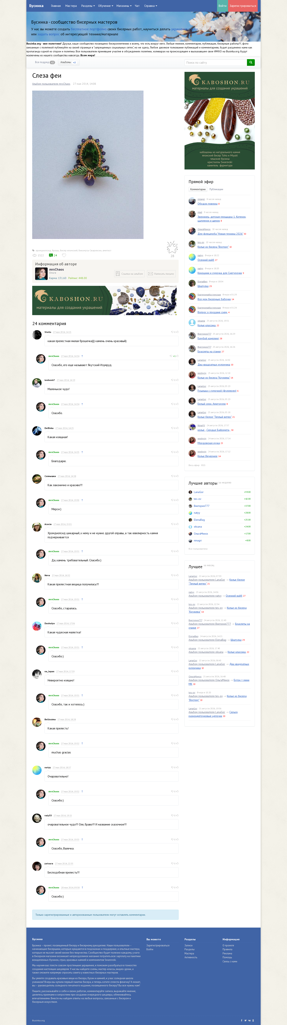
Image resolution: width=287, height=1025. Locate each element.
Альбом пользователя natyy (205, 595)
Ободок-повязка (207, 203)
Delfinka (49, 428)
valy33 (48, 815)
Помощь (227, 957)
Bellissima (50, 719)
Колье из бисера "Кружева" (214, 377)
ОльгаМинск (204, 229)
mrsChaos (56, 269)
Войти (222, 6)
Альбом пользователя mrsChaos (51, 84)
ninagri (201, 199)
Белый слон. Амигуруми (212, 404)
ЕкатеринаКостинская (209, 294)
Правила (227, 949)
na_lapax (49, 671)
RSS (203, 465)
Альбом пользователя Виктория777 (210, 624)
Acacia (48, 524)
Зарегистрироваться (243, 6)
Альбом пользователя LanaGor (207, 579)
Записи (188, 945)
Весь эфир (194, 465)
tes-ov (201, 242)
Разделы (189, 949)
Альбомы (68, 62)
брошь (55, 250)
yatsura (49, 863)
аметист (106, 250)
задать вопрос (48, 34)
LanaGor (202, 359)
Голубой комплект (208, 338)
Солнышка (50, 476)
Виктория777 (204, 333)
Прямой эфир (201, 181)
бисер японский (69, 250)
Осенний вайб (206, 260)
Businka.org (38, 1020)
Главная (56, 6)
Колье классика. (207, 325)
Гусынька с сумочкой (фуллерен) (217, 390)
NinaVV (201, 425)
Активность (190, 957)
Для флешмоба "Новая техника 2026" (220, 233)
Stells (48, 332)
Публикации (216, 189)
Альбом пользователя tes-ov (206, 608)
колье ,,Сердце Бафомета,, (214, 430)
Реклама (227, 953)
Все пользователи (198, 548)
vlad (200, 212)
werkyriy (202, 373)
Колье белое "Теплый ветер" (215, 417)
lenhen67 (50, 380)
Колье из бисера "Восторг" (213, 247)
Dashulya (50, 623)
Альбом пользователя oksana (206, 652)
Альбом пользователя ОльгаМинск (209, 680)
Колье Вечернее (207, 456)
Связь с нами (230, 961)
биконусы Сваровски (90, 250)
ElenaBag (202, 281)
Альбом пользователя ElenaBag (207, 640)
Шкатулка (203, 286)
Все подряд (44, 62)
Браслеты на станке (209, 351)
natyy (48, 767)
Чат (137, 6)
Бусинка (36, 5)
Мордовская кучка (209, 443)
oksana (201, 320)
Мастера (71, 6)
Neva (47, 575)
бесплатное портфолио (89, 29)
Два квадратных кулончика (214, 364)
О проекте (228, 945)
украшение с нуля (184, 29)
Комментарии (198, 189)
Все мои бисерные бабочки (214, 299)
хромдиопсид (43, 250)
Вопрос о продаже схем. (212, 312)
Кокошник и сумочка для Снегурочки (220, 273)
